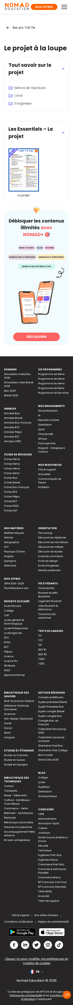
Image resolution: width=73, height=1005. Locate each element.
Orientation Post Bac (50, 745)
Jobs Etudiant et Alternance (48, 607)
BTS (6, 637)
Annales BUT (11, 436)
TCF (40, 640)
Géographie (11, 542)
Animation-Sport (48, 823)
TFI (39, 635)
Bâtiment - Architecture (18, 813)
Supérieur (44, 787)
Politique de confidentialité (26, 995)
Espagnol (10, 561)
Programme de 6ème (51, 374)
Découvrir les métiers (50, 547)
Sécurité (43, 845)
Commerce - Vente (16, 808)
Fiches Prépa (11, 496)
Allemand (10, 565)
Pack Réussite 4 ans (16, 588)
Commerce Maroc (49, 877)
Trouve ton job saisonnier (47, 615)
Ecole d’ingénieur (48, 565)
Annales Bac (12, 413)
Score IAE (43, 896)
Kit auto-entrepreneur (17, 840)
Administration (47, 818)
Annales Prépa (13, 432)
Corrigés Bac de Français (48, 722)
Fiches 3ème (11, 473)
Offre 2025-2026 (14, 583)
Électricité (10, 817)
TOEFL (41, 663)
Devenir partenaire (49, 570)
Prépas (8, 651)
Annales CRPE (12, 441)
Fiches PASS (11, 506)
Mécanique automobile (18, 822)
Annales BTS (11, 427)
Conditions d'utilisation (18, 921)
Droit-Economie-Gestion (19, 701)
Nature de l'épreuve (30, 87)
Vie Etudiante (46, 588)
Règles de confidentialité (53, 921)
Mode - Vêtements (15, 795)
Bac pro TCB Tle (24, 28)
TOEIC (41, 659)
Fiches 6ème (12, 459)
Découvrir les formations (53, 542)
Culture (42, 828)
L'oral (18, 95)
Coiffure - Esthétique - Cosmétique (17, 801)
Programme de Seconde (53, 392)
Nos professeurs (48, 410)
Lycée (41, 782)
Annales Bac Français (17, 422)
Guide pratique (47, 796)
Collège (9, 610)
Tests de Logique (48, 900)
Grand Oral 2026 (48, 759)
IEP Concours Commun (52, 882)
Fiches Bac (11, 478)
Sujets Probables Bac (51, 706)
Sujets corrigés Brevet (51, 711)
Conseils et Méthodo (50, 697)
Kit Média (43, 487)
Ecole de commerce (50, 556)
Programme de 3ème (51, 388)
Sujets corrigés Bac (50, 716)
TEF (40, 645)
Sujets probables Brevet (52, 702)
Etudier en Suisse (14, 760)
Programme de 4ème (51, 383)
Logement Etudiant (49, 601)
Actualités (44, 474)
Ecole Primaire (12, 606)
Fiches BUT (10, 501)
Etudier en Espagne (16, 764)
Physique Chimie (14, 551)
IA (39, 415)
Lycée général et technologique (14, 621)
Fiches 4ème (12, 468)
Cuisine (8, 786)
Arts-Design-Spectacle (18, 718)
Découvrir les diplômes (52, 537)
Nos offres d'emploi (46, 915)
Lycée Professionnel (16, 628)
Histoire (8, 537)
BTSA (7, 642)
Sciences (9, 714)
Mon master (45, 755)
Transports (10, 790)
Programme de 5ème (51, 378)
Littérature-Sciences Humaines (16, 707)
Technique (44, 850)
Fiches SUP (10, 510)
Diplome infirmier (14, 675)
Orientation (45, 424)
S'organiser (23, 103)
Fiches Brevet (12, 482)
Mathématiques (14, 533)
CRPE (41, 814)
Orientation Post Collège (53, 750)
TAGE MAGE (45, 891)
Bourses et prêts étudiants (48, 594)
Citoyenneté (45, 434)
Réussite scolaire (48, 420)
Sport (41, 429)
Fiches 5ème (12, 464)
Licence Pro (11, 661)
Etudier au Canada (16, 755)
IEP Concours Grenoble (52, 886)
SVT (6, 547)
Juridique (44, 832)
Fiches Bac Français (16, 487)
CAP (6, 615)
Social (8, 728)
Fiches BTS (10, 492)
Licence (8, 656)
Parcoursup (45, 533)
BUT (6, 647)
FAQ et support (47, 469)
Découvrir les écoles (50, 551)
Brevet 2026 (11, 395)
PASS (7, 670)
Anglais (9, 556)
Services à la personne (18, 827)
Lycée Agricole (13, 633)
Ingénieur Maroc (48, 859)
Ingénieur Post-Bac (50, 855)
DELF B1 (42, 649)
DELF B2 (42, 654)
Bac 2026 (10, 390)
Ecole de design (48, 561)
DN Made (9, 665)
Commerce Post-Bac (51, 864)
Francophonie (46, 443)
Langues (9, 737)
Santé (7, 723)
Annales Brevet (13, 418)
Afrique (42, 438)
